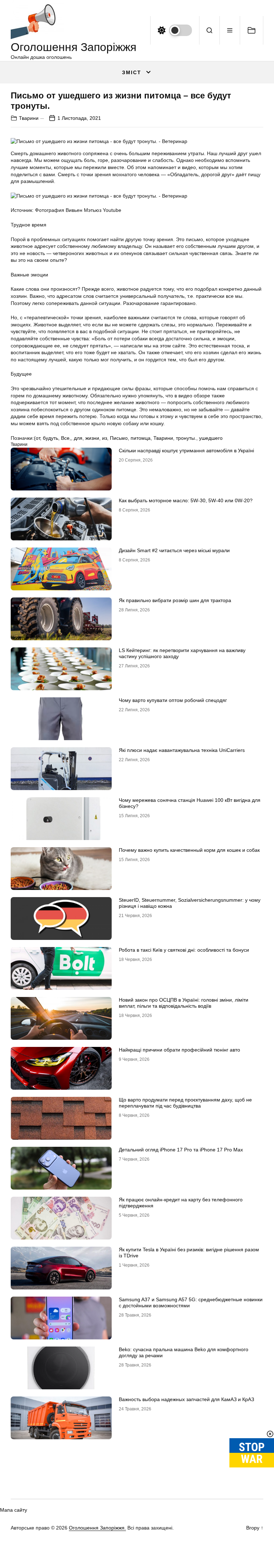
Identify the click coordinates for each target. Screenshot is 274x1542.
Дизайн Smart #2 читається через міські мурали (174, 550)
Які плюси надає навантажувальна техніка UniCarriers (182, 750)
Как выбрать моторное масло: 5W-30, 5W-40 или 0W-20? (186, 500)
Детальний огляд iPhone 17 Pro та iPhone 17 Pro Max (181, 1149)
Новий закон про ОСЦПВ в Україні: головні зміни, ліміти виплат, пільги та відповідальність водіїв (183, 1003)
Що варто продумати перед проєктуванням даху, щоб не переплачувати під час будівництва (185, 1103)
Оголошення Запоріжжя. (97, 1528)
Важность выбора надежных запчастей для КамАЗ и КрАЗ (186, 1399)
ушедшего (211, 438)
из (104, 438)
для (78, 438)
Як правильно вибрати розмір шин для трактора (175, 600)
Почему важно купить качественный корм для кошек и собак (189, 850)
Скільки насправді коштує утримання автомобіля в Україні (186, 450)
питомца (141, 438)
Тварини (29, 118)
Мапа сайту (13, 1510)
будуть (50, 438)
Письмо (119, 438)
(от (37, 438)
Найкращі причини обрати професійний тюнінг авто (179, 1050)
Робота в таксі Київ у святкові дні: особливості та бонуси (184, 950)
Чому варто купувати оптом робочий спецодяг (173, 700)
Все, (66, 438)
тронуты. (186, 438)
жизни (92, 438)
